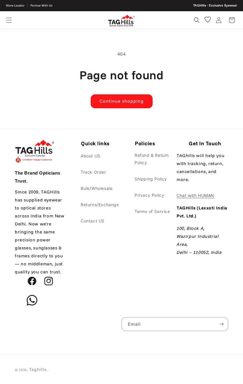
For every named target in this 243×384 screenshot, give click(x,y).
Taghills (38, 369)
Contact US (93, 220)
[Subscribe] (221, 324)
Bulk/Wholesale (96, 188)
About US (90, 155)
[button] (8, 20)
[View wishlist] (207, 19)
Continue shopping (122, 101)
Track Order (93, 172)
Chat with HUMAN (195, 195)
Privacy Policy (149, 195)
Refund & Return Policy (152, 159)
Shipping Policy (151, 178)
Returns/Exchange (100, 204)
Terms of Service (152, 211)
